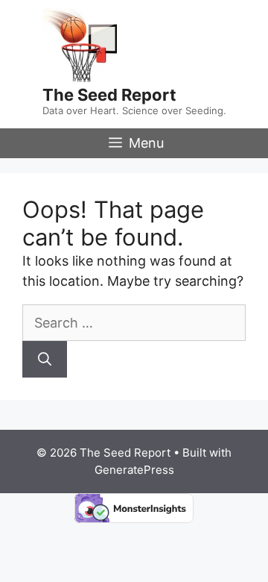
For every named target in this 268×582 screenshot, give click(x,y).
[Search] (44, 359)
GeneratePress (134, 470)
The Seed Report (109, 94)
